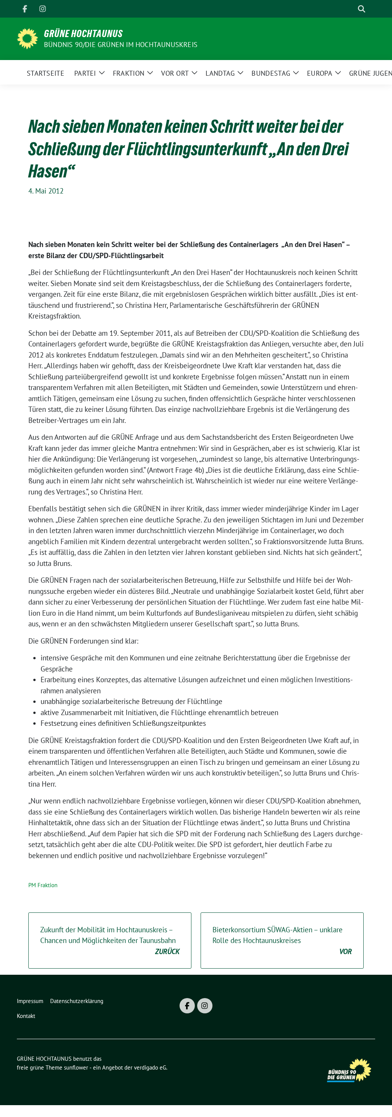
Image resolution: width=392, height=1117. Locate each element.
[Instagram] (42, 8)
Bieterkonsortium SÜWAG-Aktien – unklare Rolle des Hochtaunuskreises (282, 940)
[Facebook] (25, 8)
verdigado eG (150, 1067)
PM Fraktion (42, 885)
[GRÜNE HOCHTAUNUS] (27, 37)
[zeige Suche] (361, 9)
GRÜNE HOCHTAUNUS (83, 33)
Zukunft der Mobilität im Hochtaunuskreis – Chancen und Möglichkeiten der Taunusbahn (110, 940)
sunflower (76, 1067)
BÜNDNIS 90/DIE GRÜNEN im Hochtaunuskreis (121, 44)
